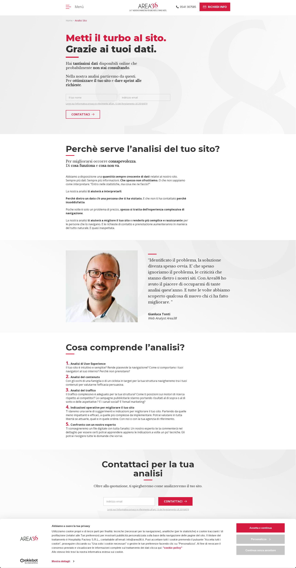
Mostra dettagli (61, 561)
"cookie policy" (172, 547)
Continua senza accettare (260, 550)
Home (69, 20)
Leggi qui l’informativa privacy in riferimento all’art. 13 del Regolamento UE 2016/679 (106, 104)
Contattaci (80, 114)
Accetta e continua (260, 527)
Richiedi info (217, 7)
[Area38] (148, 7)
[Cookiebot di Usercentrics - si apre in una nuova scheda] (29, 561)
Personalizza (258, 539)
